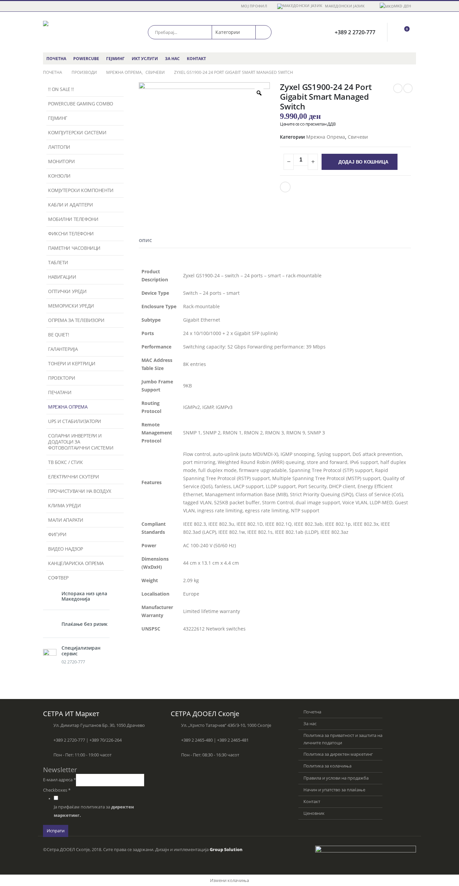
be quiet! (58, 334)
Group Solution (226, 849)
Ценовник (314, 813)
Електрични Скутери (73, 476)
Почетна (56, 58)
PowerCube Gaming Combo (80, 103)
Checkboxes (57, 790)
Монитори (61, 161)
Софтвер (58, 577)
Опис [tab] (145, 240)
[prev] (398, 88)
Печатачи (60, 392)
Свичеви (358, 137)
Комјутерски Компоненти (81, 190)
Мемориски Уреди (71, 305)
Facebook (285, 187)
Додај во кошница (363, 162)
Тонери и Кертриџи (71, 363)
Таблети (58, 262)
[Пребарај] (263, 32)
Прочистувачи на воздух (79, 491)
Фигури (57, 534)
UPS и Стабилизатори (74, 421)
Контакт (196, 58)
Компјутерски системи (77, 132)
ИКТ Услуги (145, 58)
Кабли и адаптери (70, 204)
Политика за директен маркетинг (338, 754)
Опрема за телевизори (76, 320)
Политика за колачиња (327, 766)
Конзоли (59, 176)
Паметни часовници (74, 248)
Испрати (56, 831)
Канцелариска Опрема (76, 563)
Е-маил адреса (59, 780)
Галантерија (63, 349)
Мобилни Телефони (73, 219)
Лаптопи (59, 147)
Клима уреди (64, 505)
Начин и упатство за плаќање (334, 790)
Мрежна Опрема (325, 137)
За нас (172, 58)
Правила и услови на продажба (336, 778)
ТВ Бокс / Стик (65, 462)
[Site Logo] (71, 32)
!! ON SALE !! (61, 89)
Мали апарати (65, 520)
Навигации (62, 277)
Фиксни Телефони (71, 233)
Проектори (61, 378)
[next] (408, 88)
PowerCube (86, 58)
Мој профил (254, 5)
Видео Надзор (65, 549)
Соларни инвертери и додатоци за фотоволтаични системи (80, 441)
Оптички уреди (67, 291)
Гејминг (115, 58)
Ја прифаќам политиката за (94, 811)
